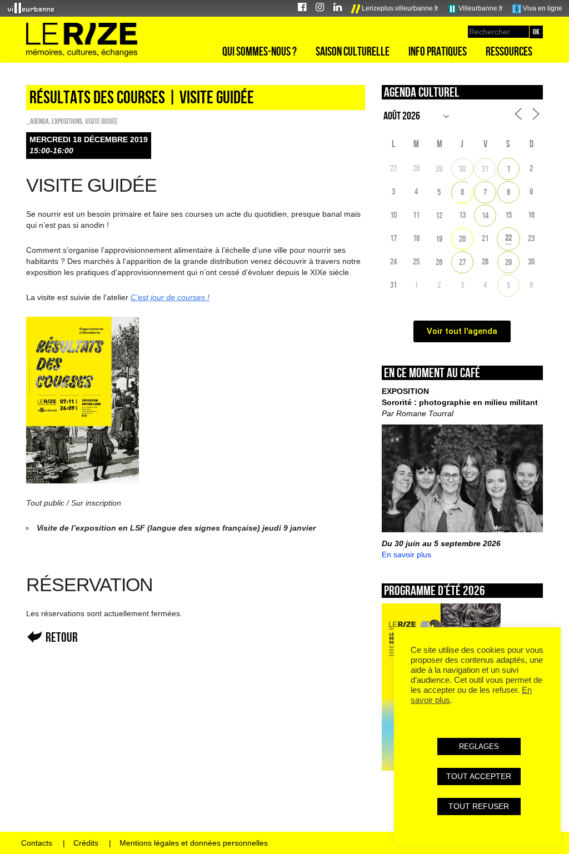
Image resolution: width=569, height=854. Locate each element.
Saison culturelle (353, 51)
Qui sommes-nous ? (259, 51)
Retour (62, 637)
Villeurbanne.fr (480, 8)
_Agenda (37, 121)
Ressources (509, 51)
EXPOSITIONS (67, 121)
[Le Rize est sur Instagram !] (320, 9)
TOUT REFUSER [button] (478, 806)
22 (508, 237)
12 (439, 215)
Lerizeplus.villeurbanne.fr (399, 8)
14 (485, 215)
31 (485, 168)
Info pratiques (437, 51)
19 (439, 238)
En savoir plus (406, 554)
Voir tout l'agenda (462, 331)
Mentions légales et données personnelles (193, 842)
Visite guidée (101, 121)
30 (462, 168)
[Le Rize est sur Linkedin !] (337, 9)
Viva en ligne (541, 8)
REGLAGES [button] (479, 746)
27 (462, 262)
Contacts (36, 842)
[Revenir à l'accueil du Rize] (81, 40)
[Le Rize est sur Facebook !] (302, 9)
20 (462, 238)
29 (439, 168)
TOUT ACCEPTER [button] (478, 776)
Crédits (85, 842)
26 (439, 262)
